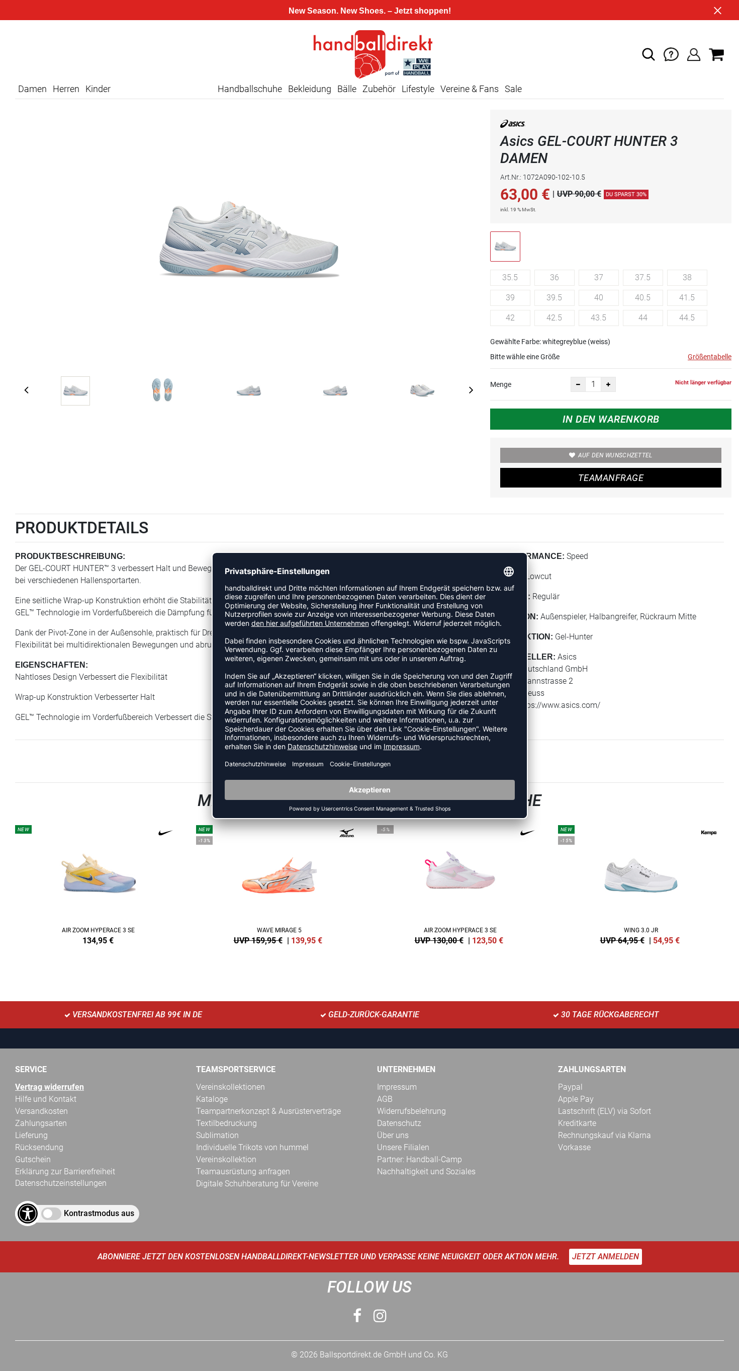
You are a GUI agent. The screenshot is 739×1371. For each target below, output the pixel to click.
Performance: (531, 556)
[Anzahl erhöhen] (608, 384)
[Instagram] (380, 1316)
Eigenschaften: (51, 665)
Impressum (397, 1087)
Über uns (393, 1135)
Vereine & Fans (469, 89)
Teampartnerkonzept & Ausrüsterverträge (268, 1111)
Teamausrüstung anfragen (243, 1171)
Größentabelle (709, 356)
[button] (648, 54)
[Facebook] (357, 1316)
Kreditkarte (577, 1123)
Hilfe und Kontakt (45, 1099)
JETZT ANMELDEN (605, 1256)
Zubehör (379, 89)
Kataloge (212, 1099)
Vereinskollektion (226, 1159)
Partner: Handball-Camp (419, 1159)
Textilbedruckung (226, 1123)
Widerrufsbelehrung (411, 1111)
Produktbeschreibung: (70, 556)
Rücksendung (39, 1147)
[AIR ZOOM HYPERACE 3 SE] (98, 883)
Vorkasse (574, 1147)
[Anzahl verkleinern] (578, 384)
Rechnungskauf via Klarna (604, 1135)
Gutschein (33, 1159)
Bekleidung (309, 89)
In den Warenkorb (611, 419)
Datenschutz (399, 1123)
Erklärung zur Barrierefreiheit (65, 1171)
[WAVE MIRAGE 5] (279, 883)
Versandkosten (41, 1111)
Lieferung (31, 1135)
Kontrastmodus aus (99, 1213)
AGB (385, 1099)
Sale (513, 89)
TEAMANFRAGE (610, 477)
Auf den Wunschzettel (615, 455)
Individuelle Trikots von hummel (252, 1147)
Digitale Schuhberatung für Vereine (257, 1183)
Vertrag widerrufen (49, 1087)
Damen (32, 89)
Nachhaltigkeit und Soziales (426, 1171)
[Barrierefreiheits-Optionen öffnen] (27, 1213)
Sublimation (217, 1135)
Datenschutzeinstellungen (61, 1183)
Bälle (346, 89)
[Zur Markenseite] (512, 125)
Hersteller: (527, 657)
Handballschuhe (250, 89)
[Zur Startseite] (369, 53)
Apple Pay (576, 1099)
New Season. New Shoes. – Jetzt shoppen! (370, 11)
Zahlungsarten (41, 1123)
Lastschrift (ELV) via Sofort (604, 1111)
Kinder (98, 89)
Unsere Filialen (403, 1147)
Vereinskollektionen (230, 1087)
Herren (66, 89)
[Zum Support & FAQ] (671, 53)
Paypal (570, 1087)
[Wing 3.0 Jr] (641, 883)
